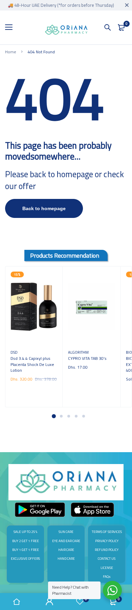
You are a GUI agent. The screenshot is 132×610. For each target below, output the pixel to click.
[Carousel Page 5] (83, 416)
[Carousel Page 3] (68, 416)
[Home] (16, 601)
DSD (14, 352)
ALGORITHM (78, 352)
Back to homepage (44, 208)
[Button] (107, 27)
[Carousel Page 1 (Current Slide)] (54, 416)
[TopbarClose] (127, 5)
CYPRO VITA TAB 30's (87, 358)
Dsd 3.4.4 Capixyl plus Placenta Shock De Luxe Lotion (32, 364)
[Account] (49, 601)
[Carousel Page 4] (75, 416)
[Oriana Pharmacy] (66, 30)
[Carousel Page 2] (61, 416)
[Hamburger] (11, 27)
